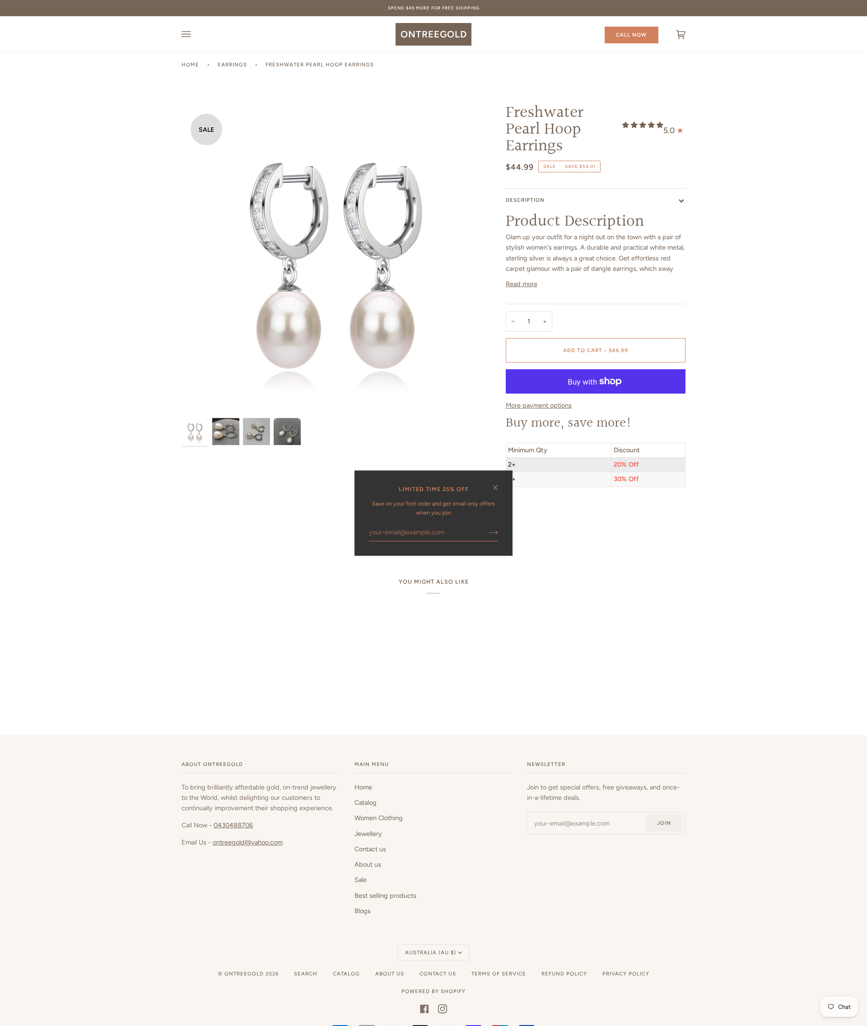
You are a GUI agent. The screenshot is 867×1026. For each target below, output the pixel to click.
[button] (642, 125)
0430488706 (233, 825)
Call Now (631, 35)
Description (525, 200)
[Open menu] (195, 34)
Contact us (370, 849)
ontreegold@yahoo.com (248, 842)
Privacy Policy (625, 973)
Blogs (362, 911)
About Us (389, 973)
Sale (360, 880)
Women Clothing (378, 818)
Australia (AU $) (430, 952)
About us (367, 864)
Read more (521, 284)
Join (664, 823)
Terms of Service (498, 973)
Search (305, 973)
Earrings (232, 64)
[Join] (486, 532)
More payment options (539, 405)
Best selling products (385, 895)
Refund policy (564, 973)
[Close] (499, 483)
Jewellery (368, 834)
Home (190, 64)
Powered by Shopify (433, 991)
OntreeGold (245, 973)
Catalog (365, 803)
